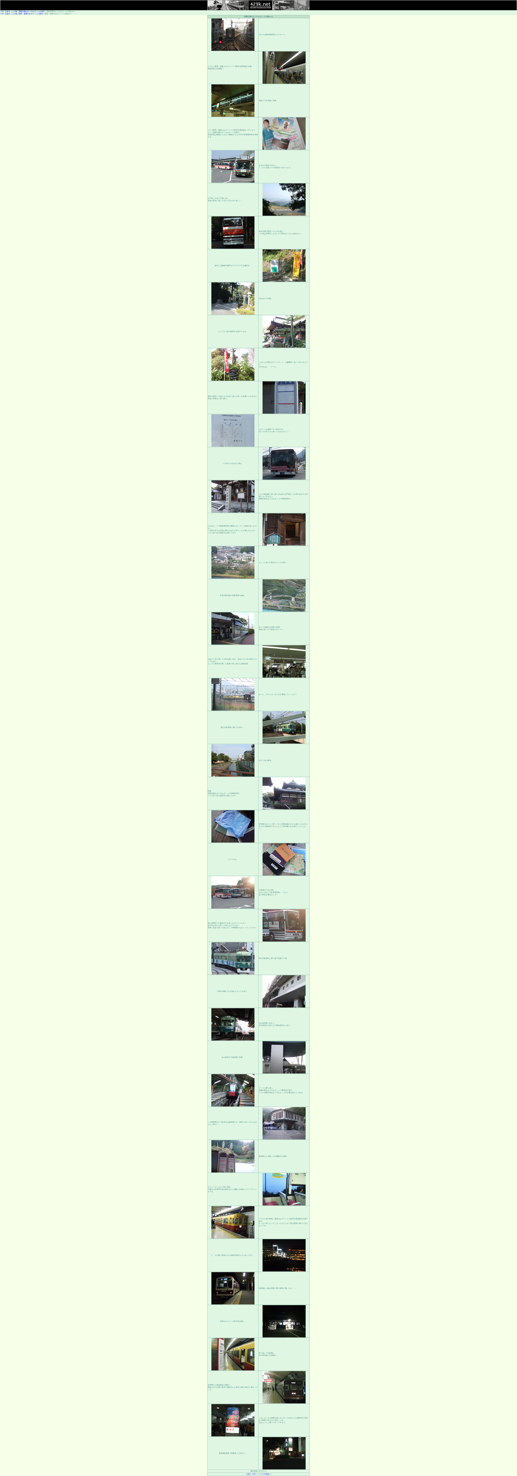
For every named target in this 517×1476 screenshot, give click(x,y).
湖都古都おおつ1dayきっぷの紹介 (32, 11)
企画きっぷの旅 (11, 11)
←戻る (248, 1474)
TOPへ (254, 1474)
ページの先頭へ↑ (265, 1474)
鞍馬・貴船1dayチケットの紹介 (31, 14)
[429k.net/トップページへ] (258, 10)
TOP (2, 11)
